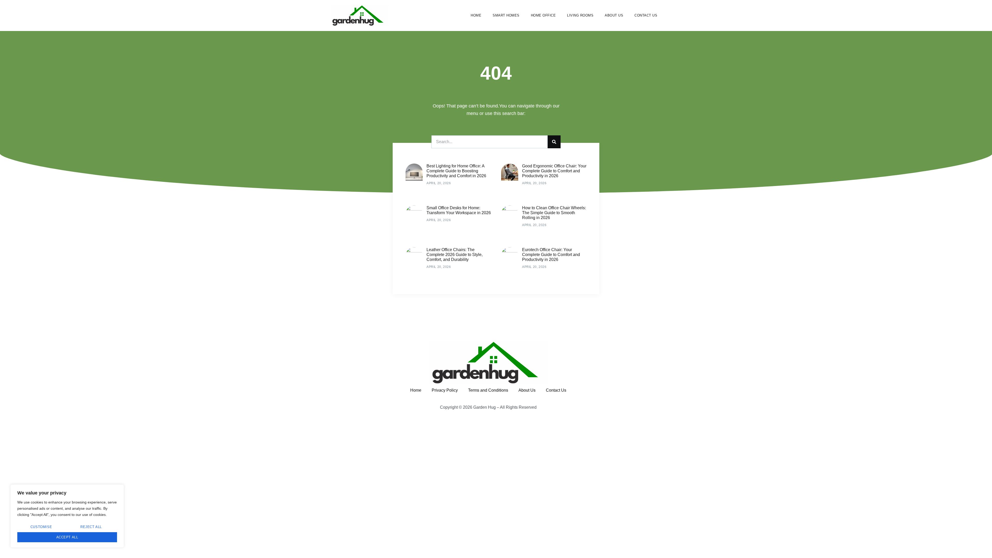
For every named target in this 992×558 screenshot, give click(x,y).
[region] (67, 516)
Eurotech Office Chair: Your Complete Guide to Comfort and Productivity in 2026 (551, 254)
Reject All (91, 527)
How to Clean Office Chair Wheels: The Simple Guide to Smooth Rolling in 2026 (554, 213)
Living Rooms (580, 15)
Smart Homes (506, 15)
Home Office (543, 15)
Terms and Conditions (488, 390)
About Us (614, 15)
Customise (41, 527)
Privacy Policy (445, 390)
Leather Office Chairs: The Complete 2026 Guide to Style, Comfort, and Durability (455, 254)
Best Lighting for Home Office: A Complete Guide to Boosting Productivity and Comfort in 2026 (456, 171)
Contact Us (645, 15)
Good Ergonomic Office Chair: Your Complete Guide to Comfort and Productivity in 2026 (554, 171)
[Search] (554, 141)
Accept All (67, 537)
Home (476, 15)
